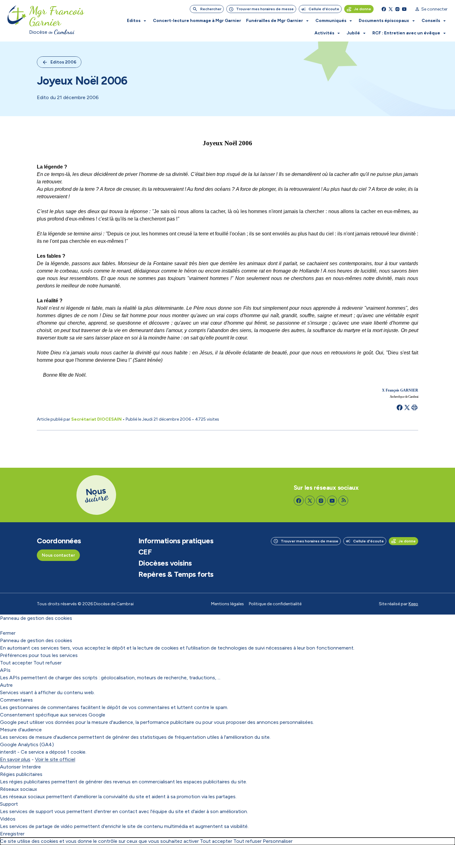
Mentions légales (227, 603)
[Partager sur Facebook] (399, 407)
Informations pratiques (175, 541)
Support (9, 804)
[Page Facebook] (384, 9)
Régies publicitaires (21, 774)
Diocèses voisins (165, 563)
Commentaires (16, 700)
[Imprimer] (414, 407)
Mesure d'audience (21, 730)
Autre (6, 685)
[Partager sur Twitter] (407, 407)
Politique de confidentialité (275, 603)
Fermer (7, 633)
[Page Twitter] (390, 9)
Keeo (413, 603)
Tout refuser (47, 663)
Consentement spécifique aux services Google (52, 715)
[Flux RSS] (343, 501)
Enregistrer (12, 834)
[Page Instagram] (397, 9)
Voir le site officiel (55, 759)
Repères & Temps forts (176, 574)
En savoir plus (15, 759)
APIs (5, 670)
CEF (145, 552)
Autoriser (10, 767)
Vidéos (7, 819)
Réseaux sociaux (18, 789)
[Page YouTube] (404, 9)
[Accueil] (17, 20)
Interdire (31, 767)
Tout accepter (16, 663)
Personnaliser (277, 841)
